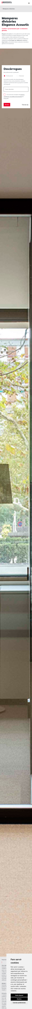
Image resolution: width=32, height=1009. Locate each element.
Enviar (7, 104)
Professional (9, 76)
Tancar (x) (25, 105)
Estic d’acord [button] (19, 995)
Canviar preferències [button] (19, 1002)
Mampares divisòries (8, 9)
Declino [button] (19, 999)
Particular (21, 76)
